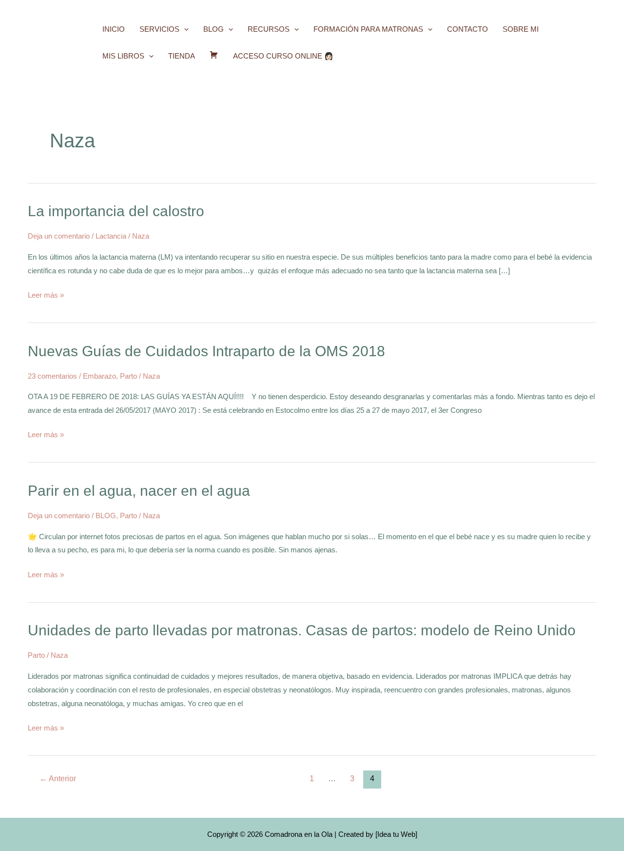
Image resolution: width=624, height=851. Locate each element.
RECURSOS (269, 29)
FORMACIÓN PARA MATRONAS (368, 29)
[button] (184, 29)
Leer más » (46, 293)
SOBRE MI (521, 29)
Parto (128, 376)
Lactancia (111, 236)
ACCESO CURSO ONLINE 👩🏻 (283, 56)
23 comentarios (52, 376)
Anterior (57, 778)
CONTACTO (467, 29)
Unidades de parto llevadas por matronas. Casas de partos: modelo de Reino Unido (302, 630)
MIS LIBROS (123, 56)
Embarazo (99, 376)
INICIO (113, 29)
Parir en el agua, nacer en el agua (139, 491)
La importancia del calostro (116, 211)
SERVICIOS (159, 29)
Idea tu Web (396, 834)
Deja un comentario (59, 236)
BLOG (213, 29)
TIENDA (181, 56)
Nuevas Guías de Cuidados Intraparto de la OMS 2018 (206, 351)
